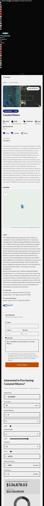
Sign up (2, 30)
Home (5, 82)
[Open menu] (0, 71)
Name (9, 322)
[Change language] (1, 6)
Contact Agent (22, 365)
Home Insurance (9, 461)
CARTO (39, 227)
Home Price (7, 393)
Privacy (10, 360)
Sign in (6, 30)
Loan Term (7, 401)
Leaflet (15, 227)
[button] (22, 207)
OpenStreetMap (23, 227)
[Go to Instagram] (0, 4)
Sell (1, 41)
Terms (33, 358)
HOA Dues (7, 470)
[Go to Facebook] (0, 2)
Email (26, 330)
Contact (2, 42)
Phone (9, 330)
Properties (3, 39)
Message (10, 338)
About (1, 37)
